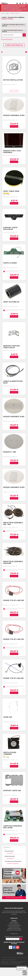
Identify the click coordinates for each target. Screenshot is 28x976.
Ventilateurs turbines (9, 753)
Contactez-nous (14, 933)
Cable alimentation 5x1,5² (12, 382)
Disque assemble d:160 (13, 416)
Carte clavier (10, 263)
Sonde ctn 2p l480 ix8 (13, 600)
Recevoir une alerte (14, 91)
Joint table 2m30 (11, 191)
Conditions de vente (14, 961)
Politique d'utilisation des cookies (16, 962)
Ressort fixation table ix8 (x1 (11, 347)
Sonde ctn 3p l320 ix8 (13, 678)
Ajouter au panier (14, 126)
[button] (2, 52)
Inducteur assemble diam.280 (13, 562)
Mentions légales (22, 961)
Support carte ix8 (12, 790)
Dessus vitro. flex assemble (12, 151)
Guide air (7, 717)
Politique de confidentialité (6, 963)
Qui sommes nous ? (5, 961)
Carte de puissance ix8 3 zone (12, 827)
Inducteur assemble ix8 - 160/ (13, 523)
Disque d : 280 (9, 452)
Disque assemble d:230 (14, 115)
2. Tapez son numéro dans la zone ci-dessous (12, 31)
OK (21, 939)
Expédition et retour (5, 962)
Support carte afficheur (10, 228)
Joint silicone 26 (11, 302)
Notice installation (13, 80)
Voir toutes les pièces (6, 39)
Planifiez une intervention (14, 45)
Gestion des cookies (16, 963)
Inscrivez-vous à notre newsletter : (14, 936)
